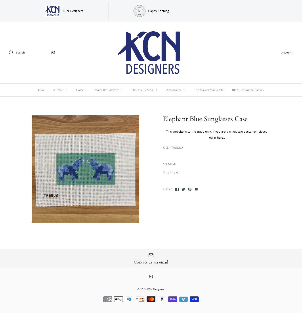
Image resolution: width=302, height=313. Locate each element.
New (41, 90)
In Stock (60, 90)
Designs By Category (108, 90)
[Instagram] (53, 52)
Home (80, 90)
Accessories (175, 90)
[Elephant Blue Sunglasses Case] (85, 169)
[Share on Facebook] (177, 189)
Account (286, 52)
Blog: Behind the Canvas (248, 90)
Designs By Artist (144, 90)
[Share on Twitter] (183, 189)
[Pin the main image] (189, 189)
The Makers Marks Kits (209, 90)
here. (220, 137)
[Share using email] (196, 189)
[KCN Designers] (151, 29)
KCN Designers (155, 289)
